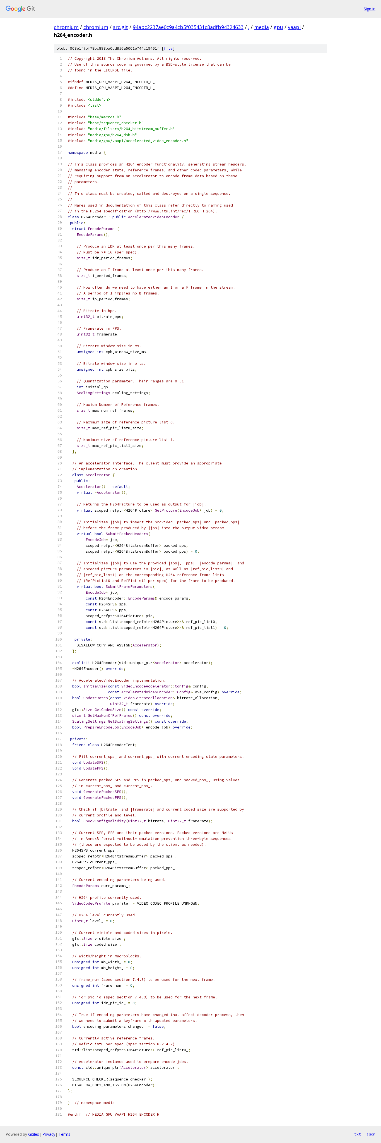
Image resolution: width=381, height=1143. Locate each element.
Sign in (369, 8)
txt (357, 1134)
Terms (64, 1134)
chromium (66, 27)
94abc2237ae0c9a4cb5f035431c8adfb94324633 (188, 27)
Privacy (48, 1134)
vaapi (294, 27)
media (261, 27)
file (168, 48)
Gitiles (33, 1134)
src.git (120, 27)
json (370, 1134)
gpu (278, 27)
